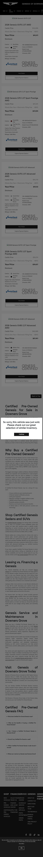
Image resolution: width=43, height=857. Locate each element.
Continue (21, 434)
